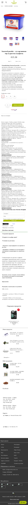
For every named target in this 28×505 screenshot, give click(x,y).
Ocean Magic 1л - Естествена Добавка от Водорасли (14, 322)
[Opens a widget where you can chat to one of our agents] (23, 502)
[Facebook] (2, 477)
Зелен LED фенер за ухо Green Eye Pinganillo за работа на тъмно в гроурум (17, 341)
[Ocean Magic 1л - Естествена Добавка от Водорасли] (14, 315)
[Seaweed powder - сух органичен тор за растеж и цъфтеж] (14, 34)
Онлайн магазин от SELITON (14, 503)
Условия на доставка (8, 240)
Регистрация (17, 444)
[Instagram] (5, 477)
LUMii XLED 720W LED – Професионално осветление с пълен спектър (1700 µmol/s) (16, 349)
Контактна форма (5, 458)
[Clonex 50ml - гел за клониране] (6, 366)
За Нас (2, 447)
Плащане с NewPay (18, 460)
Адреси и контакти (5, 460)
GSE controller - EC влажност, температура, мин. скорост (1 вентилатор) (16, 333)
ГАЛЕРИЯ (3, 463)
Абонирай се (6, 357)
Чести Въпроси (4, 455)
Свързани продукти (8, 233)
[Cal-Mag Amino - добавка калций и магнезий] (6, 374)
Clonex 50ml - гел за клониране (15, 364)
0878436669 (9, 472)
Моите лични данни (14, 499)
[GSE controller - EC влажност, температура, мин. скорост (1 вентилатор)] (6, 335)
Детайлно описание (8, 230)
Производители (4, 449)
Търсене (16, 458)
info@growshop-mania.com (12, 469)
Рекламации (16, 447)
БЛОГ (15, 455)
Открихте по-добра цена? (9, 237)
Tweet (13, 223)
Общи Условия (17, 449)
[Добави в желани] (26, 101)
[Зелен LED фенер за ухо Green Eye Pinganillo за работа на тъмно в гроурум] (6, 343)
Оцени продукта (5, 225)
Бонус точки (17, 452)
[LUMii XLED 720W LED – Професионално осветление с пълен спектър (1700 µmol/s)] (6, 351)
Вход (2, 452)
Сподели (6, 223)
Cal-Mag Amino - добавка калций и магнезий (17, 372)
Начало (2, 444)
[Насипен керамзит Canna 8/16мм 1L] (6, 382)
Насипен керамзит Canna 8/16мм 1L (17, 380)
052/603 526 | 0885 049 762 (13, 474)
